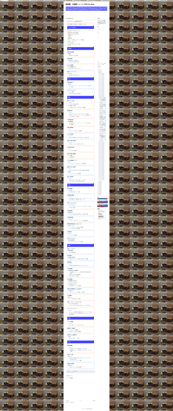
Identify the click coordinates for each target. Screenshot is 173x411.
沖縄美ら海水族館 (70, 363)
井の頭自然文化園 (70, 147)
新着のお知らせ (70, 212)
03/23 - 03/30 (101, 166)
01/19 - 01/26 (101, 177)
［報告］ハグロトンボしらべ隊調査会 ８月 (76, 292)
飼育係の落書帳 (70, 250)
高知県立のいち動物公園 (71, 334)
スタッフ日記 (70, 190)
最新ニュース (70, 297)
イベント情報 (70, 155)
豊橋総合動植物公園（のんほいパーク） (74, 223)
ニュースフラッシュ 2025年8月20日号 (102, 121)
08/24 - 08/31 (101, 95)
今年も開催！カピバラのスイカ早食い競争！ (76, 107)
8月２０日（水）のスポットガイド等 (74, 68)
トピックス (69, 310)
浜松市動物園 (69, 188)
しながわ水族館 (70, 134)
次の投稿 (67, 400)
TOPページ (70, 233)
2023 (99, 182)
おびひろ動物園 (70, 65)
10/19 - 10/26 (101, 85)
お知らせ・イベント (71, 225)
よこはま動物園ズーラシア (72, 160)
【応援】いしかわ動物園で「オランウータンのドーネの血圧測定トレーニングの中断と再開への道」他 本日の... (102, 99)
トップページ (70, 102)
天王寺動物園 (69, 268)
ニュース (69, 129)
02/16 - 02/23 (101, 172)
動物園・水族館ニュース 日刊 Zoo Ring (80, 4)
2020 (99, 186)
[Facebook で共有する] (75, 371)
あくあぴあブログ (71, 290)
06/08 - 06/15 (101, 152)
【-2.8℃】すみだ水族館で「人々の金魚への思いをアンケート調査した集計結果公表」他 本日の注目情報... (102, 105)
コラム (99, 66)
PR (98, 65)
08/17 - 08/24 (101, 96)
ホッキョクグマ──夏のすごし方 (74, 130)
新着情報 (69, 53)
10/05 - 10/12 (101, 88)
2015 (99, 192)
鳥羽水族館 (69, 255)
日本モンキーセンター (71, 238)
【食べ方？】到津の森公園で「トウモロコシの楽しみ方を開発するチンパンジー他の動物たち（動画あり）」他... (102, 124)
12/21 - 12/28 (101, 74)
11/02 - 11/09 (101, 83)
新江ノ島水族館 (70, 176)
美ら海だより (70, 365)
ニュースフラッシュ (71, 372)
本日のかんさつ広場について (73, 282)
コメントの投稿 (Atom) (71, 402)
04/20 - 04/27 (101, 161)
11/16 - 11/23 (101, 80)
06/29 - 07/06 (101, 149)
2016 (99, 191)
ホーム (81, 400)
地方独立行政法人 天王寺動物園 (73, 270)
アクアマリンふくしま (71, 90)
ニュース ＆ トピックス (71, 204)
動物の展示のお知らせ (72, 55)
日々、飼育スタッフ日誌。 (72, 105)
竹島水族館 (69, 231)
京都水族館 (69, 262)
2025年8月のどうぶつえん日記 (72, 60)
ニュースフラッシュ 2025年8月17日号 (102, 140)
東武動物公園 (69, 110)
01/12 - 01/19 (101, 178)
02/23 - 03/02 (101, 171)
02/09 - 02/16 (101, 173)
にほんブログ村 (100, 215)
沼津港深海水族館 (70, 195)
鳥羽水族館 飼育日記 (71, 257)
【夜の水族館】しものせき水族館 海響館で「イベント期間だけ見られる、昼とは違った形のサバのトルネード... (102, 137)
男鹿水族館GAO (70, 82)
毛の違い (70, 252)
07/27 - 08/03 (101, 144)
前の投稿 (94, 400)
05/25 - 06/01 (101, 155)
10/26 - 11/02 (101, 84)
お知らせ (69, 336)
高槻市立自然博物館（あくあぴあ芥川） (74, 288)
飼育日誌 (69, 171)
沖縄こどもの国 (70, 354)
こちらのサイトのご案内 (101, 20)
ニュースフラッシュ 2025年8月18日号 (102, 133)
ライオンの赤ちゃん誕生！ (73, 228)
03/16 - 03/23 (101, 167)
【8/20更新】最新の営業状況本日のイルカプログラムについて (78, 265)
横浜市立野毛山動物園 (71, 153)
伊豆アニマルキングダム (71, 202)
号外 (98, 67)
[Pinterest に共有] (76, 371)
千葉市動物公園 (70, 119)
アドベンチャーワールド (71, 308)
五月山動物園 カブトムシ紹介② (74, 285)
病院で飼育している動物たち (73, 331)
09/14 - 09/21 (101, 91)
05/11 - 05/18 (101, 157)
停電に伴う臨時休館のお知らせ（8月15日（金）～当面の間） (78, 137)
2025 (99, 72)
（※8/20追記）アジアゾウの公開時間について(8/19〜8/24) (78, 348)
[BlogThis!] (74, 371)
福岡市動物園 (69, 345)
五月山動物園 (69, 279)
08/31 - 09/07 (101, 94)
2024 (99, 181)
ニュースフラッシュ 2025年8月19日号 (102, 127)
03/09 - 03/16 (101, 168)
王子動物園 (69, 295)
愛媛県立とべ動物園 (71, 328)
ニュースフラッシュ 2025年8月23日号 (102, 102)
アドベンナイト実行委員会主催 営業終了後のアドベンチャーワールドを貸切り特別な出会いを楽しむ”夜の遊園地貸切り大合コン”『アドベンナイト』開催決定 (80, 313)
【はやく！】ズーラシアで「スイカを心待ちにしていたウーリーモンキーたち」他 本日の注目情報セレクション (102, 112)
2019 (99, 187)
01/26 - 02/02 (101, 176)
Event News (70, 73)
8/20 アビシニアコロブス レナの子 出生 (75, 241)
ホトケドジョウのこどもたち (73, 173)
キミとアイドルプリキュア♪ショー (74, 360)
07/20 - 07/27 (101, 145)
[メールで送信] (73, 371)
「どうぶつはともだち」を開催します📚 (75, 227)
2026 (99, 71)
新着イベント (70, 356)
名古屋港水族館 (70, 217)
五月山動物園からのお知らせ (72, 280)
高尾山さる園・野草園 (71, 140)
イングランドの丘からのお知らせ (73, 303)
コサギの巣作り (71, 150)
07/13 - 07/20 (101, 146)
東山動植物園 (69, 210)
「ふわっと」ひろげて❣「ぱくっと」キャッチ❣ (76, 220)
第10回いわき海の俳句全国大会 (74, 93)
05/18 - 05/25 (101, 156)
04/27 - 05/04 (101, 160)
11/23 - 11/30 (101, 79)
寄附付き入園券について (73, 275)
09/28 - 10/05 (101, 89)
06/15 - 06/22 (101, 151)
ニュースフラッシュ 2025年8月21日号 (102, 115)
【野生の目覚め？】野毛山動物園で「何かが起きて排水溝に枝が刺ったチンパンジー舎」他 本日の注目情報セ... (102, 118)
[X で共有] (75, 371)
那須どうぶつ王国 (70, 100)
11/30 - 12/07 (101, 78)
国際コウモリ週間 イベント (73, 338)
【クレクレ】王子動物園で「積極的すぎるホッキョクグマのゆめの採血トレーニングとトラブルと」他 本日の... (102, 130)
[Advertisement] (83, 14)
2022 (99, 183)
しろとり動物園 (70, 321)
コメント (99, 29)
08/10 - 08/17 (101, 141)
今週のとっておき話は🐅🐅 (73, 274)
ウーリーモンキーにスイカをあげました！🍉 (76, 163)
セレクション (100, 64)
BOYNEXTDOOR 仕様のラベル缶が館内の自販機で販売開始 (78, 170)
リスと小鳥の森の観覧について (74, 298)
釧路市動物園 (69, 58)
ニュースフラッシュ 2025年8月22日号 (102, 108)
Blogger (91, 408)
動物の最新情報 (70, 121)
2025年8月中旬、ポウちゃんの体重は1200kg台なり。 (77, 258)
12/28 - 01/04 (101, 73)
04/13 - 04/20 (101, 162)
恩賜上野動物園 (70, 127)
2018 (99, 188)
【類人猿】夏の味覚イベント (73, 191)
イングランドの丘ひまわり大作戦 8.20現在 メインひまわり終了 (79, 305)
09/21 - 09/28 (101, 90)
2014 (99, 193)
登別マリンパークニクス (71, 71)
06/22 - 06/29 (101, 150)
